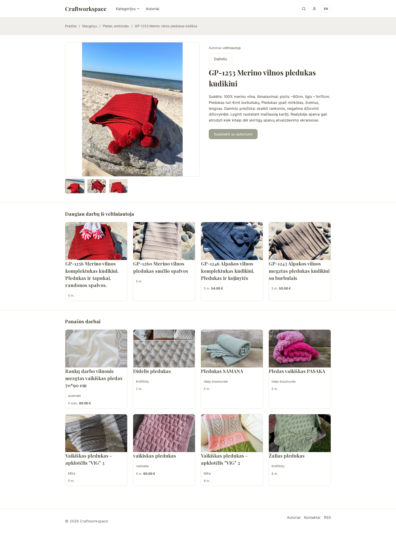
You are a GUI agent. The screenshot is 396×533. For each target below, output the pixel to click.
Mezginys (89, 26)
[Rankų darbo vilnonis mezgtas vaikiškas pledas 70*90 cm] (96, 348)
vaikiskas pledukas (154, 455)
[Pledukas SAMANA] (232, 348)
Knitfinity (142, 381)
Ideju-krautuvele (216, 381)
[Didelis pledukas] (164, 348)
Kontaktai (312, 517)
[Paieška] (304, 9)
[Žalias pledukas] (300, 433)
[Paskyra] (314, 9)
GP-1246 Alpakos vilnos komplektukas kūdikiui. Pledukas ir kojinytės (227, 270)
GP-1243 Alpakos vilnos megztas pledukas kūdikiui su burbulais (299, 270)
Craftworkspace (85, 8)
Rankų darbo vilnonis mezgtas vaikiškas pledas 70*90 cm (93, 378)
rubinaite (142, 466)
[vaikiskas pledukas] (164, 433)
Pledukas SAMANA (222, 371)
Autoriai (152, 8)
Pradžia (71, 26)
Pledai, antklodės (116, 26)
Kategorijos (126, 8)
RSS (327, 517)
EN (326, 9)
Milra (71, 473)
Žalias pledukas (287, 455)
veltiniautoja (232, 48)
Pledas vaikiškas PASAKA (297, 371)
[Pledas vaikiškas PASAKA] (300, 348)
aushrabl (74, 396)
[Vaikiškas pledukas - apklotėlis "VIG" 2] (232, 433)
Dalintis (220, 59)
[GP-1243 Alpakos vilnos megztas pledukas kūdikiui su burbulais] (300, 241)
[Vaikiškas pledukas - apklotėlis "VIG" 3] (96, 433)
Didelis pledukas (152, 371)
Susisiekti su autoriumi (233, 134)
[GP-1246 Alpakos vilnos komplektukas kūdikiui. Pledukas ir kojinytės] (232, 241)
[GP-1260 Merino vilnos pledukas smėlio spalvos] (164, 241)
